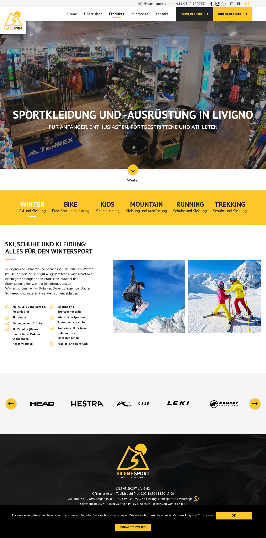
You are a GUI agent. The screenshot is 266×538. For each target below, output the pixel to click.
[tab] (32, 207)
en (239, 3)
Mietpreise (140, 13)
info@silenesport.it (152, 3)
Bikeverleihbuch (232, 14)
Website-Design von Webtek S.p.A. (162, 504)
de (247, 3)
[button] (11, 403)
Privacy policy (133, 527)
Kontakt (161, 13)
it (231, 3)
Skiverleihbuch (194, 14)
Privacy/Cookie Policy (122, 504)
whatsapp (186, 499)
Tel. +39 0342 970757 (130, 499)
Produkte (116, 13)
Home (72, 13)
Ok (234, 515)
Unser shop (93, 13)
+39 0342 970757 (190, 3)
